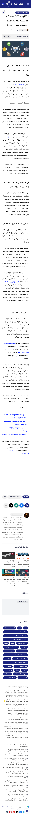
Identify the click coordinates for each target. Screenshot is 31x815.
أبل (26, 628)
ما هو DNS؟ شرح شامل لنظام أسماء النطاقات (17, 777)
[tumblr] (7, 812)
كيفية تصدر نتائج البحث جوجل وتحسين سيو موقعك (8, 564)
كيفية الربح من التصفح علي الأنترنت (14, 434)
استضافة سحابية (10, 628)
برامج (12, 651)
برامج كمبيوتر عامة (22, 658)
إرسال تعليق (22, 601)
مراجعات (24, 677)
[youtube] (13, 812)
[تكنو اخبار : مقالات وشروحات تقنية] (15, 4)
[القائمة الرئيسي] (28, 4)
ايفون (25, 651)
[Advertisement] (15, 476)
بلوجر (8, 658)
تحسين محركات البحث (22, 12)
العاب (12, 643)
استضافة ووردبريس (21, 631)
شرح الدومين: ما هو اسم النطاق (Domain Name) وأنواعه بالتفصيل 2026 (16, 759)
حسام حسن (22, 30)
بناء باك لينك (19, 85)
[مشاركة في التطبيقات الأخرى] (6, 505)
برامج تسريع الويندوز (21, 654)
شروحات (8, 674)
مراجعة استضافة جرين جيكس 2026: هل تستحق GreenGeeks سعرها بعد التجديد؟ (16, 736)
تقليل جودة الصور (23, 352)
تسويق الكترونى (22, 666)
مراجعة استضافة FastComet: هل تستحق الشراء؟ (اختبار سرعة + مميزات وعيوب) (16, 695)
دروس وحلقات (8, 670)
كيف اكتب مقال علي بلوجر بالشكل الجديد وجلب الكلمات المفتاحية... (9, 583)
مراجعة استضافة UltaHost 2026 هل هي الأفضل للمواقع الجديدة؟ (16, 722)
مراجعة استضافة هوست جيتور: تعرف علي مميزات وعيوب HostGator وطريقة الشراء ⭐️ (16, 700)
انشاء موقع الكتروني (12, 647)
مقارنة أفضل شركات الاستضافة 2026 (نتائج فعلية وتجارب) (15, 745)
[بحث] (3, 4)
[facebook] (20, 812)
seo (5, 496)
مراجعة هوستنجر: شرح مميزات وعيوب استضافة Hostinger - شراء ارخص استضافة (16, 691)
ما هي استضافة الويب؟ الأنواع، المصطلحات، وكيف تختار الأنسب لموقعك (17, 763)
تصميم (10, 666)
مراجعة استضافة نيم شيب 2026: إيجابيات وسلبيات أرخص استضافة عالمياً (16, 704)
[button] (21, 505)
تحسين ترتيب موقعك (11, 282)
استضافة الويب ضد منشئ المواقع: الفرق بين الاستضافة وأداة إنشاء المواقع (16, 781)
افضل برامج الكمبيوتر (21, 635)
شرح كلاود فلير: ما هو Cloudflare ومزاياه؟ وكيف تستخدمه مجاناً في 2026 (16, 786)
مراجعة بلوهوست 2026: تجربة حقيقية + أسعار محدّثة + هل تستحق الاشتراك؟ (16, 718)
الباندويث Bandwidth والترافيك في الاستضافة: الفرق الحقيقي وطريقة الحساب (16, 799)
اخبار (20, 628)
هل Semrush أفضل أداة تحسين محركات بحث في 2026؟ (23, 564)
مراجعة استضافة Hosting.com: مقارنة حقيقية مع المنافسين (17, 686)
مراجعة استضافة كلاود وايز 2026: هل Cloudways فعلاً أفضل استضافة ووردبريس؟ (16, 713)
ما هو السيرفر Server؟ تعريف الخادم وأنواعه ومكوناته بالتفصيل (15, 768)
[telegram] (24, 812)
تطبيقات (24, 670)
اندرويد (25, 647)
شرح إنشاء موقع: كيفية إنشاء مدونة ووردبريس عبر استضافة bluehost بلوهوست (16, 750)
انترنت (6, 643)
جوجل (17, 670)
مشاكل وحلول (12, 677)
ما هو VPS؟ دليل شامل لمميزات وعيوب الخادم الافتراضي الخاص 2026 (16, 772)
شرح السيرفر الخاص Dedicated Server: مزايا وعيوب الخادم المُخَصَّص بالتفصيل (16, 790)
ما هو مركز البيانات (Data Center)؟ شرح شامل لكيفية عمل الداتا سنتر (16, 754)
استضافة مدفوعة (10, 343)
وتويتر (24, 454)
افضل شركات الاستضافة (20, 639)
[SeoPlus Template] (28, 807)
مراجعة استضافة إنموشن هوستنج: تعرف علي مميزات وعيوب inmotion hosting (16, 709)
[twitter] (17, 812)
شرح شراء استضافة (21, 674)
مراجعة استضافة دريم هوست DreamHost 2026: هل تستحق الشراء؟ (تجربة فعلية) (16, 727)
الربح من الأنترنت (22, 643)
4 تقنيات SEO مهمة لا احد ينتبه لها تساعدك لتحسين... (23, 581)
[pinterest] (10, 812)
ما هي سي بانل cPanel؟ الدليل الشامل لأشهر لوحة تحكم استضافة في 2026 (17, 795)
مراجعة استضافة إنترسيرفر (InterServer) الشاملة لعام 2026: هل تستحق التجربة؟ (16, 732)
